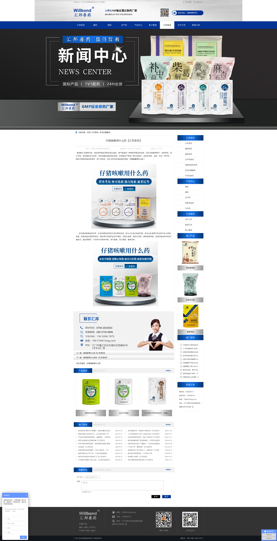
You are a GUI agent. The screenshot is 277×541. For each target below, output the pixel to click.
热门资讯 (83, 424)
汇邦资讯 (167, 25)
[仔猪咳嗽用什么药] (123, 196)
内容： (79, 481)
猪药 (110, 25)
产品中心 (138, 25)
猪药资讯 (188, 154)
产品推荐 (83, 370)
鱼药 (93, 530)
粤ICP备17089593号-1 (195, 538)
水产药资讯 (189, 159)
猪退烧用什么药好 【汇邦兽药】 (95, 357)
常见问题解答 (105, 132)
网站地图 (188, 2)
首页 (89, 132)
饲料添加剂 (189, 203)
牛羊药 (187, 208)
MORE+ (168, 371)
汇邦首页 (81, 25)
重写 (166, 496)
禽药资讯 (188, 149)
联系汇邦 (199, 2)
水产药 (124, 25)
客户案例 (153, 25)
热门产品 (190, 236)
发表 (156, 496)
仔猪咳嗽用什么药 (136, 159)
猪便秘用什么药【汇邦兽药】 (94, 353)
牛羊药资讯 (189, 176)
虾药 (87, 530)
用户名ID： (81, 477)
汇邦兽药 (190, 214)
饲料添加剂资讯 (191, 165)
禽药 (95, 25)
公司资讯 (188, 143)
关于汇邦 (181, 25)
